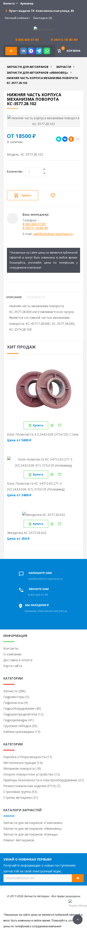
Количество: (15, 171)
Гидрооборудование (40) (22, 708)
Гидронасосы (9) (15, 702)
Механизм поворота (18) (22, 768)
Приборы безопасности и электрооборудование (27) (43, 780)
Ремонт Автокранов (18, 840)
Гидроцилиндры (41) (18, 720)
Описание (14, 297)
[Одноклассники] (71, 139)
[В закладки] (54, 195)
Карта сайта (12, 666)
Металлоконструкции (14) (23, 763)
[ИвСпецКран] (43, 29)
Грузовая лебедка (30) (20, 726)
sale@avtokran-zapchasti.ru (53, 234)
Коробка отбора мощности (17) (27, 757)
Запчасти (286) (14, 691)
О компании (12, 654)
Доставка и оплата (17, 660)
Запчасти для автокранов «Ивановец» (32, 828)
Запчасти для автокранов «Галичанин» (33, 823)
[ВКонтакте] (65, 139)
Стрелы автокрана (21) (20, 797)
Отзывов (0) (36, 297)
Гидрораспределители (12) (23, 714)
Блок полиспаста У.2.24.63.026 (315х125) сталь (43, 434)
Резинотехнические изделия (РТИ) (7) (31, 786)
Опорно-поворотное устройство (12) (31, 774)
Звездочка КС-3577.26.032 (26, 533)
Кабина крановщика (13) (21, 731)
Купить (26, 195)
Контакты (10, 648)
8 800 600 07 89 (34, 224)
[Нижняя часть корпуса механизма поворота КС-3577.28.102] (43, 121)
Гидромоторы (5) (16, 697)
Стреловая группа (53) (20, 792)
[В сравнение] (52, 425)
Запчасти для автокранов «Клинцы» (30, 834)
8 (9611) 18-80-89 (64, 40)
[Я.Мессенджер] (58, 139)
